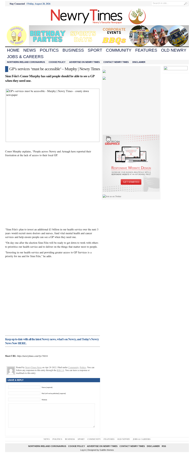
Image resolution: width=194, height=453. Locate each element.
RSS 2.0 (60, 370)
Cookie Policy (57, 62)
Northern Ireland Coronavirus (26, 62)
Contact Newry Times (116, 62)
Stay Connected (17, 3)
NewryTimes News (33, 367)
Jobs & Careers (25, 56)
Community (118, 50)
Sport (95, 50)
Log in (83, 450)
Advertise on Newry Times (84, 62)
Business (73, 50)
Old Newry (173, 50)
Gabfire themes (107, 450)
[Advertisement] (26, 15)
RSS (164, 446)
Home (13, 50)
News (29, 50)
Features (146, 50)
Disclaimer (138, 62)
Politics (49, 50)
